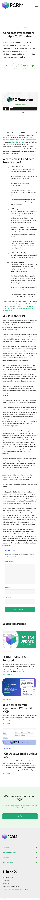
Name (8, 588)
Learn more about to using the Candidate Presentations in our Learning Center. (18, 309)
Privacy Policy (6, 880)
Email (8, 598)
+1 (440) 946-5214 (7, 877)
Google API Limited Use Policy (10, 886)
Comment (9, 562)
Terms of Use (5, 883)
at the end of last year (17, 142)
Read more (6, 674)
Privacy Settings (5, 899)
